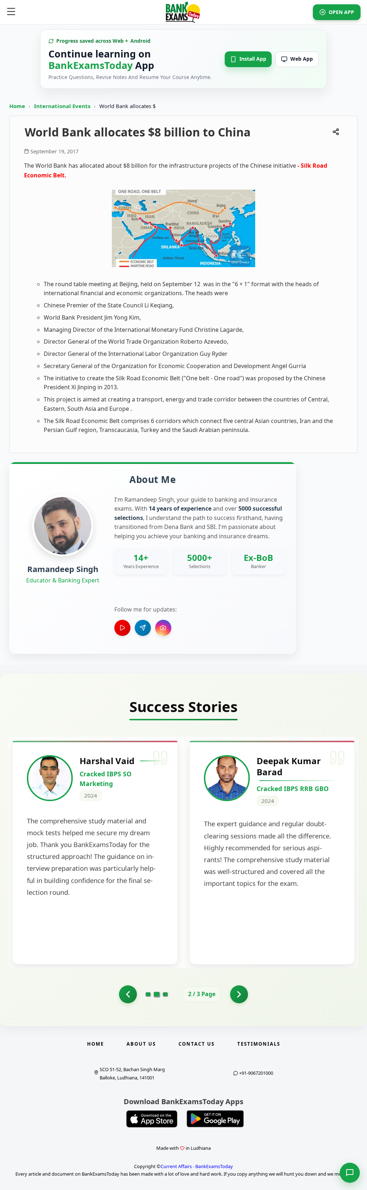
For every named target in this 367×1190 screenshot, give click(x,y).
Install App (252, 58)
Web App (301, 58)
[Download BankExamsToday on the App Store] (152, 1119)
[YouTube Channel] (122, 628)
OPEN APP (341, 12)
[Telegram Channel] (143, 628)
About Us (141, 1044)
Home (17, 106)
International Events (63, 106)
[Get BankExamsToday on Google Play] (215, 1119)
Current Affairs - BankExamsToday (197, 1166)
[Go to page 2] (157, 994)
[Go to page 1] (128, 994)
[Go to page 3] (165, 994)
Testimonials (258, 1044)
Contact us (196, 1044)
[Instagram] (163, 628)
